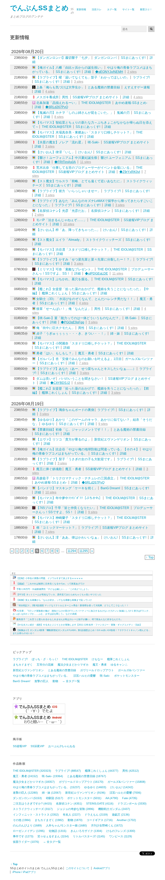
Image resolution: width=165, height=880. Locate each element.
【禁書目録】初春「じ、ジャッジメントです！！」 (73, 429)
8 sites (59, 117)
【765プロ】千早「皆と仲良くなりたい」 (66, 508)
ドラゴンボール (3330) (132, 803)
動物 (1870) (75, 820)
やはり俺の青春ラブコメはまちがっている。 (41, 675)
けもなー (97, 659)
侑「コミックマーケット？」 (57, 527)
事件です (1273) (23, 836)
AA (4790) (111, 798)
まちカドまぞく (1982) (49, 820)
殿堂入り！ (146, 9)
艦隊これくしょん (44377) (101, 770)
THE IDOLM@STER (96, 102)
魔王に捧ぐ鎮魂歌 (49, 469)
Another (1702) (126, 820)
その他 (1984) (22, 820)
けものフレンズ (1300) (120, 830)
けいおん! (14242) (121, 787)
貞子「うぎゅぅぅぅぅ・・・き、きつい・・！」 (71, 333)
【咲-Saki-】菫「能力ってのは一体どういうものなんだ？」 (79, 318)
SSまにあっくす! (133, 57)
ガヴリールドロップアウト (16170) (81, 781)
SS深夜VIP (37, 746)
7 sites (83, 363)
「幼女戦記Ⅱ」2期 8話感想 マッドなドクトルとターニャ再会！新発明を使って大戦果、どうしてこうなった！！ (72, 605)
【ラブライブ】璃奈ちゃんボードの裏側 (65, 410)
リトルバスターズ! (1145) (89, 836)
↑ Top (150, 557)
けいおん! (85, 152)
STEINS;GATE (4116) (99, 803)
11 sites (85, 162)
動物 (55, 681)
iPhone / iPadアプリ (24, 872)
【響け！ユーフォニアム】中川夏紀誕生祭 (66, 157)
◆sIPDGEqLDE (96, 273)
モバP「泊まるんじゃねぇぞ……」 (61, 220)
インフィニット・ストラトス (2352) (36, 814)
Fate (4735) (129, 798)
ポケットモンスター (126, 675)
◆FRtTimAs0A (65, 162)
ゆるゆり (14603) (95, 787)
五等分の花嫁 (45, 664)
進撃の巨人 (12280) (25, 792)
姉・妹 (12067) (51, 792)
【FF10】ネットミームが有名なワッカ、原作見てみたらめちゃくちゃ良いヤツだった (58, 594)
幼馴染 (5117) (54, 798)
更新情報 (81, 9)
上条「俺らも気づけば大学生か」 (60, 87)
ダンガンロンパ (105, 57)
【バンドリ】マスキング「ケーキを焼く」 (66, 488)
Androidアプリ (102, 868)
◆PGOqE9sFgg (72, 322)
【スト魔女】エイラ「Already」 (59, 239)
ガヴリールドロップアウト (97, 670)
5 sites (132, 328)
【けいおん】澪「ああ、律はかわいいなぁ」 (68, 537)
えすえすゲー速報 (137, 87)
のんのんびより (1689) (27, 825)
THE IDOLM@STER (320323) (32, 770)
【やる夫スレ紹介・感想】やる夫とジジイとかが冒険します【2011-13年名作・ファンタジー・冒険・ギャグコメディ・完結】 (79, 625)
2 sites (132, 71)
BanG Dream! (110, 488)
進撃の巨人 (41, 681)
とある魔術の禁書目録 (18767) (86, 776)
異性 (65, 97)
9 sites (103, 424)
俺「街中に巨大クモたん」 (55, 328)
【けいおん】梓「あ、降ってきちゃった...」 (68, 230)
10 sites (68, 224)
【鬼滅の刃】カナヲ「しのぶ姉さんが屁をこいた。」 (74, 112)
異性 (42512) (130, 770)
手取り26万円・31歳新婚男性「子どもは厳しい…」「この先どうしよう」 (53, 589)
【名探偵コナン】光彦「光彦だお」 (62, 210)
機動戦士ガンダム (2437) (114, 809)
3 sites (78, 81)
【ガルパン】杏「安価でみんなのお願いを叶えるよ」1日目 (79, 359)
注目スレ (96, 9)
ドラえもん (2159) (96, 814)
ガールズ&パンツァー (131, 670)
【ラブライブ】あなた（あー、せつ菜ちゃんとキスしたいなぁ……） (86, 368)
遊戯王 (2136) (121, 814)
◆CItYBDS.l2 (60, 383)
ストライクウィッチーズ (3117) (33, 809)
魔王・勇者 (86, 353)
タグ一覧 (112, 9)
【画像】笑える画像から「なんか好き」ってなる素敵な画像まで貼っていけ (54, 600)
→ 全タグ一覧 (71, 681)
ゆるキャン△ (119, 664)
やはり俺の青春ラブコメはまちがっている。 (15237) (46, 787)
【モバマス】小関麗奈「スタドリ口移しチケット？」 (74, 343)
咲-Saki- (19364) (52, 776)
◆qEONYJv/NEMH (109, 71)
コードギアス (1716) (100, 820)
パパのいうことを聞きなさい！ (81, 378)
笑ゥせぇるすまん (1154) (53, 836)
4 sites (50, 91)
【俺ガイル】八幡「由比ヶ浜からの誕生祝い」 (70, 67)
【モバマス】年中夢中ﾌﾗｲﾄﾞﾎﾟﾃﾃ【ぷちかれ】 (69, 498)
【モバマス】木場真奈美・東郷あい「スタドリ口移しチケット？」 (84, 132)
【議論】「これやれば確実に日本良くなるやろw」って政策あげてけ (50, 583)
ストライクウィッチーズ (103, 239)
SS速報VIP (20, 746)
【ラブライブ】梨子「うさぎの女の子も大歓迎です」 (74, 459)
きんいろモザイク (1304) (86, 830)
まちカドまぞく (23, 664)
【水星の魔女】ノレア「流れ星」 (60, 142)
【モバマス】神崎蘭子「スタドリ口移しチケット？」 (74, 517)
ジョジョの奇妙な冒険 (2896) (75, 809)
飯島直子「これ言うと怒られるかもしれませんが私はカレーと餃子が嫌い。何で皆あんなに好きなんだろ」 (69, 619)
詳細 (88, 71)
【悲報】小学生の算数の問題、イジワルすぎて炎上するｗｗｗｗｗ (49, 578)
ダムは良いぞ (46, 378)
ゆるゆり (48, 424)
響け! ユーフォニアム (116, 157)
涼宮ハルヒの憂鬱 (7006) (125, 792)
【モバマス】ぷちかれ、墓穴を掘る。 (63, 279)
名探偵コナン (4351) (69, 803)
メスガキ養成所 (47, 97)
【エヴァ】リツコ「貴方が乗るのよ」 (63, 439)
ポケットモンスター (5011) (84, 798)
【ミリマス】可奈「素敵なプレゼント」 (65, 269)
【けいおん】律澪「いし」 (55, 152)
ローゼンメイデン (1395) (29, 830)
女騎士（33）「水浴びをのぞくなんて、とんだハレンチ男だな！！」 (86, 299)
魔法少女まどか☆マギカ (73, 664)
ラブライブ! (141, 77)
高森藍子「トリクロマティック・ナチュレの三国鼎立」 (76, 478)
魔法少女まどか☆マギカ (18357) (34, 781)
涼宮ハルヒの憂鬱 (84, 675)
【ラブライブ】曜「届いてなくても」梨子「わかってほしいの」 (83, 77)
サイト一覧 (128, 9)
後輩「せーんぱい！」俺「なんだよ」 (63, 308)
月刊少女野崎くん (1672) (107, 825)
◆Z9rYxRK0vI (129, 172)
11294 (71, 551)
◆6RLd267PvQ (56, 107)
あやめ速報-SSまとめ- (131, 102)
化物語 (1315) (57, 830)
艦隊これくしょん (55, 293)
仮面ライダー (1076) (26, 841)
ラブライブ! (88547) (68, 770)
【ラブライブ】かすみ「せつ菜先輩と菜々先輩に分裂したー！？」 (84, 259)
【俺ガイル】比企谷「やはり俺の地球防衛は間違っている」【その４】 (87, 449)
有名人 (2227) (71, 814)
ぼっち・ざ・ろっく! (45, 659)
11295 (83, 551)
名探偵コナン (100, 210)
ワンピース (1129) (120, 836)
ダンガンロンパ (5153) (27, 798)
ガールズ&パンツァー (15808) (126, 781)
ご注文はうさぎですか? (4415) (32, 803)
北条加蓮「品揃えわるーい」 (57, 102)
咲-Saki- (93, 142)
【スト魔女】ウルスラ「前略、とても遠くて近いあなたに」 (79, 181)
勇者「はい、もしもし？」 (55, 353)
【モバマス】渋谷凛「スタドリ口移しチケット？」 (73, 249)
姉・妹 (115, 333)
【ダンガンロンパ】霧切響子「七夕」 (63, 57)
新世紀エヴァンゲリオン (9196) (85, 792)
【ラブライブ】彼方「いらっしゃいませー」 (68, 191)
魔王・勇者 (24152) (25, 776)
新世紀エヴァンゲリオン (112, 439)
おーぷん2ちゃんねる (61, 746)
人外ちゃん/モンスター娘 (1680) (66, 825)
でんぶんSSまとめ (39, 8)
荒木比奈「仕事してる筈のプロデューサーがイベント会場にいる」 (84, 167)
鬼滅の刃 (123, 112)
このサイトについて (77, 868)
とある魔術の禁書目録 (104, 87)
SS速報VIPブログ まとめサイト (96, 97)
